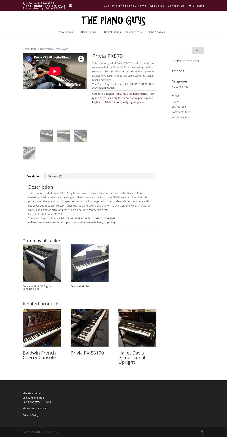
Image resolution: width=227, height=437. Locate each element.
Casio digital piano (118, 98)
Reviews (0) (55, 176)
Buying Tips (132, 32)
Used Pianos (88, 32)
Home (26, 48)
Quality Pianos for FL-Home (125, 6)
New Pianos (66, 32)
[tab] (34, 176)
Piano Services (156, 32)
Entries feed (179, 106)
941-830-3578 (44, 3)
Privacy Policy (30, 415)
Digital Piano (113, 93)
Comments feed (181, 112)
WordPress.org (180, 117)
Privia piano (112, 102)
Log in (175, 101)
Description (33, 176)
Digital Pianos (112, 32)
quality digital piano (132, 102)
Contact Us (176, 6)
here (104, 210)
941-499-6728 (56, 8)
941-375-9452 (55, 5)
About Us (157, 6)
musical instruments (42, 48)
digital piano (137, 98)
